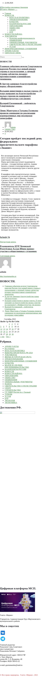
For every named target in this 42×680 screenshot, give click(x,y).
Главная (8, 13)
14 (7, 329)
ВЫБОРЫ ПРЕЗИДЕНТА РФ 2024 (19, 353)
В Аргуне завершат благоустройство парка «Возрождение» (18, 85)
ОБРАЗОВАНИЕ (16, 26)
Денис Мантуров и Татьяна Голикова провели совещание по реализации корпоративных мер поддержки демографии (19, 114)
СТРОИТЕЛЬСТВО (13, 390)
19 (1, 332)
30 (13, 334)
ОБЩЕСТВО (14, 28)
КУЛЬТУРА (14, 22)
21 (7, 332)
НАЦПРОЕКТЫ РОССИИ (20, 24)
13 (4, 329)
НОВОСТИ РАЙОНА (13, 34)
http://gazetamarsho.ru (8, 276)
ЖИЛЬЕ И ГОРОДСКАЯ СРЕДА (18, 357)
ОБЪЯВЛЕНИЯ (15, 40)
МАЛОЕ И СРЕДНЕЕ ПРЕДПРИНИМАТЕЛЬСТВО (17, 366)
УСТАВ (12, 47)
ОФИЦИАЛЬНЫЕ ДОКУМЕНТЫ (23, 42)
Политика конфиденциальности (22, 38)
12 (1, 329)
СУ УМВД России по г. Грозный (18, 392)
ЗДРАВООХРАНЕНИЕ (18, 20)
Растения (3, 677)
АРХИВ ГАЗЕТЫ (12, 51)
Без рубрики (9, 349)
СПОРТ (12, 30)
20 (4, 332)
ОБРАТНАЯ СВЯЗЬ (13, 53)
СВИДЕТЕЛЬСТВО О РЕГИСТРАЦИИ (25, 44)
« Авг (2, 337)
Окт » (8, 337)
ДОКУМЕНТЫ (11, 36)
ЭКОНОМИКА (11, 403)
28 (7, 334)
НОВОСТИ (9, 15)
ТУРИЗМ (8, 394)
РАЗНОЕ (8, 384)
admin (13, 127)
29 (10, 334)
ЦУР (11, 32)
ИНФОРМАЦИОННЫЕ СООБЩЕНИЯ (21, 49)
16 (13, 329)
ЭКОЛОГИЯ (10, 400)
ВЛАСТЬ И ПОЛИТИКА (19, 17)
